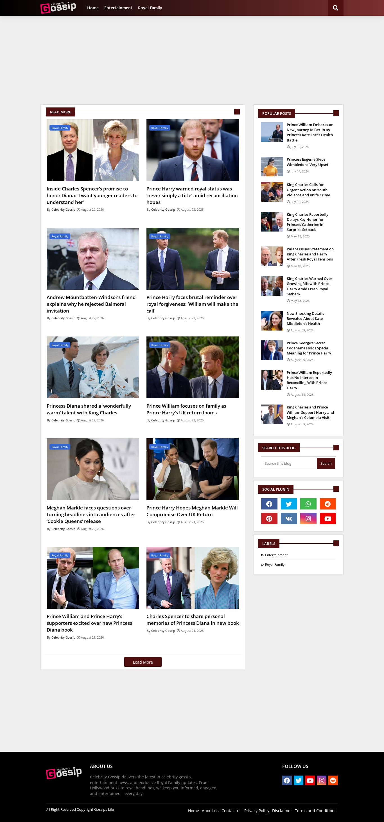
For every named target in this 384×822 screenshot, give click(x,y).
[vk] (289, 518)
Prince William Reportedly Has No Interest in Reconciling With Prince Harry (309, 380)
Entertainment (118, 7)
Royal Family (150, 7)
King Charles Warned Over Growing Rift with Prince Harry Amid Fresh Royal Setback (309, 286)
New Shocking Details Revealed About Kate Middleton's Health (305, 318)
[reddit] (328, 504)
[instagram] (308, 518)
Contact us (231, 810)
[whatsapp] (308, 504)
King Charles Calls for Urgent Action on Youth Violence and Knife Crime (308, 189)
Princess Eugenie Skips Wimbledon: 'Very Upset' (308, 162)
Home (93, 7)
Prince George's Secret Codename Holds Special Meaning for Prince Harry (309, 348)
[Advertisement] (192, 59)
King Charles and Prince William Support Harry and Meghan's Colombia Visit (310, 412)
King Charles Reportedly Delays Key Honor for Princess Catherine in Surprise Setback (307, 222)
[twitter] (289, 504)
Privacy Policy (256, 810)
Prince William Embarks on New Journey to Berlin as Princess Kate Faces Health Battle (310, 132)
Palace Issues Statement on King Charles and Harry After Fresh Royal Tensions (310, 254)
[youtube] (328, 518)
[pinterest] (269, 518)
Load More (143, 662)
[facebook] (269, 504)
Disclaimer (282, 810)
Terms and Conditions (315, 810)
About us (210, 810)
